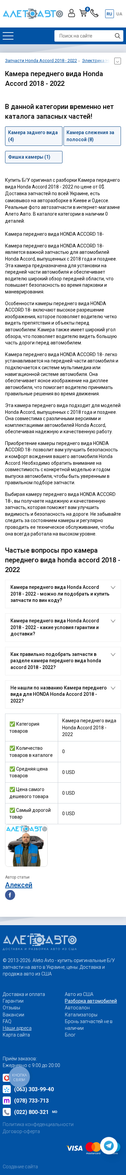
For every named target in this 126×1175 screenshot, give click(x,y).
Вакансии (13, 1014)
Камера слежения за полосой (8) (90, 136)
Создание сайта (20, 1166)
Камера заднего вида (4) (33, 136)
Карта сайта (16, 1035)
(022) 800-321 (35, 1112)
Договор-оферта (21, 1131)
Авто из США (79, 994)
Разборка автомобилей (91, 1001)
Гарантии (13, 1001)
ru (109, 13)
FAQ (7, 1021)
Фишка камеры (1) (29, 157)
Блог (70, 1035)
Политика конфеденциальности (38, 1124)
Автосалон (77, 1007)
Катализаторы (81, 1014)
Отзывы (11, 1007)
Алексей (18, 885)
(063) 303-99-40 (34, 1089)
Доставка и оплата (24, 994)
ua (119, 13)
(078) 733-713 (31, 1101)
